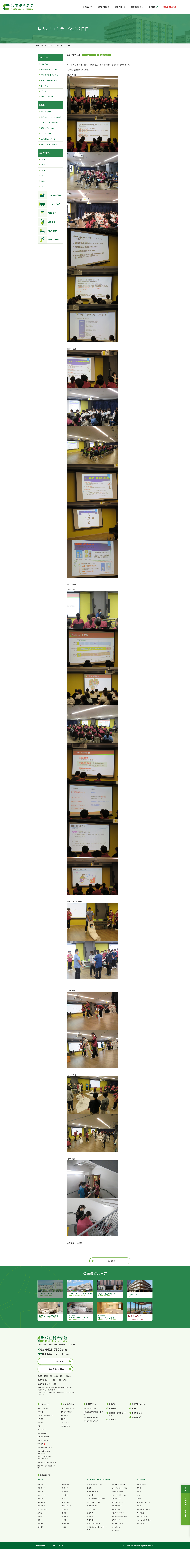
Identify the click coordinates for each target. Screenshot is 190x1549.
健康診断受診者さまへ (49, 69)
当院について (88, 7)
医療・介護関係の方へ (49, 80)
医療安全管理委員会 (143, 1509)
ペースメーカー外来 (93, 1523)
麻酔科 (64, 1520)
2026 (43, 159)
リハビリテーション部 (143, 1502)
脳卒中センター (117, 1499)
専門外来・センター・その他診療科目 (99, 1479)
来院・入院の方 (103, 7)
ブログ (50, 46)
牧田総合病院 (103, 55)
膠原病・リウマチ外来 (118, 1484)
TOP (37, 46)
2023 (43, 175)
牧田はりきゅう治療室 (49, 144)
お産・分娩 (112, 1408)
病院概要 (40, 1419)
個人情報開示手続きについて (47, 1462)
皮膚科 (64, 1513)
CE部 (138, 1495)
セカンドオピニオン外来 (119, 1488)
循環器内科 (41, 1488)
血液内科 (40, 1513)
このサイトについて (57, 1546)
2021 (43, 186)
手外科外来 (91, 1520)
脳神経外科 (66, 1484)
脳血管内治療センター (119, 1502)
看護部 (139, 1506)
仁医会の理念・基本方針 (45, 1415)
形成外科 (65, 1509)
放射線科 (65, 1516)
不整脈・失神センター (118, 1513)
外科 (39, 1520)
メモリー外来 (91, 1509)
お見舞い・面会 (53, 239)
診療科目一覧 (120, 7)
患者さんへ (45, 64)
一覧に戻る (110, 1261)
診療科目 (40, 1479)
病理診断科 (66, 1523)
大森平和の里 (46, 133)
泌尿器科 (65, 1491)
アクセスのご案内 (54, 204)
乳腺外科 (40, 1523)
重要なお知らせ (47, 96)
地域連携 (112, 1419)
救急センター (91, 1488)
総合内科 (40, 1484)
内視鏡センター (117, 1509)
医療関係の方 (91, 1404)
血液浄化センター (117, 1523)
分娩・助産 (51, 222)
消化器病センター (117, 1506)
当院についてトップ (44, 1408)
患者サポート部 (142, 1484)
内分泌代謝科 (42, 1509)
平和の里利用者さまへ (49, 75)
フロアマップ (42, 1430)
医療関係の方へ (137, 7)
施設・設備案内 (42, 1433)
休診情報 (63, 1419)
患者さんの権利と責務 (45, 1447)
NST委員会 (140, 1513)
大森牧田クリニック (48, 139)
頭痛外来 (90, 1516)
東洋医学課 (115, 1531)
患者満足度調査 (43, 1440)
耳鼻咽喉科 (66, 1502)
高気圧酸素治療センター (120, 1516)
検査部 (139, 1491)
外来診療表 (64, 1415)
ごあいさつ (41, 1412)
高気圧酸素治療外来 (94, 1502)
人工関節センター (117, 1527)
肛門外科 (65, 1495)
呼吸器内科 (41, 1495)
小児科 (64, 1527)
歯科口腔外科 (66, 1506)
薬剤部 (139, 1488)
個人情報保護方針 (42, 1546)
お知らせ (43, 46)
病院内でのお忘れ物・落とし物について (44, 1458)
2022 (43, 181)
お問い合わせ (137, 1413)
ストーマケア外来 (117, 1491)
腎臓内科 (40, 1499)
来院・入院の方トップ (67, 1408)
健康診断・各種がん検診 (116, 1414)
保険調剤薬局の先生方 (91, 1421)
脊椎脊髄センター (93, 1491)
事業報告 (40, 1444)
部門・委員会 (141, 1479)
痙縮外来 (90, 1513)
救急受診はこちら (169, 7)
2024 (43, 170)
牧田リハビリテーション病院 (51, 117)
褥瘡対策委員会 (142, 1516)
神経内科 (40, 1491)
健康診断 (51, 213)
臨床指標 (40, 1422)
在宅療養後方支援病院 (91, 1417)
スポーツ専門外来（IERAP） (96, 1499)
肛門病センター (117, 1520)
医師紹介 (112, 1404)
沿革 (39, 1426)
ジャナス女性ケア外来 (119, 1495)
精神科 (40, 1516)
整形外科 (40, 1527)
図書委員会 (140, 1523)
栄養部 (139, 1499)
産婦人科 (65, 1488)
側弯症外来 (91, 1495)
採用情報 (152, 7)
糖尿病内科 (41, 1506)
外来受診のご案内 (54, 195)
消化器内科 (41, 1502)
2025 (43, 165)
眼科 (63, 1499)
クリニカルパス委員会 (144, 1520)
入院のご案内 (53, 231)
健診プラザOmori (48, 128)
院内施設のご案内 (43, 1437)
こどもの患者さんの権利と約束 (44, 1452)
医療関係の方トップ (90, 1408)
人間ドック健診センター (50, 122)
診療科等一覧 (45, 1475)
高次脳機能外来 (92, 1506)
